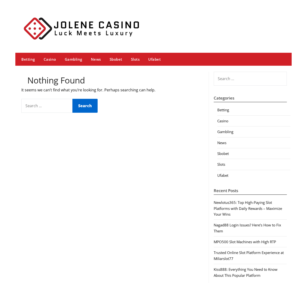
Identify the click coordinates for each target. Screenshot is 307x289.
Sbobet (116, 59)
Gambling (73, 59)
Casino (50, 59)
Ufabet (154, 59)
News (96, 59)
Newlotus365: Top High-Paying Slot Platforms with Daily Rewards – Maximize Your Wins (248, 208)
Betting (28, 59)
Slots (135, 59)
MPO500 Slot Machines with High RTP (245, 241)
